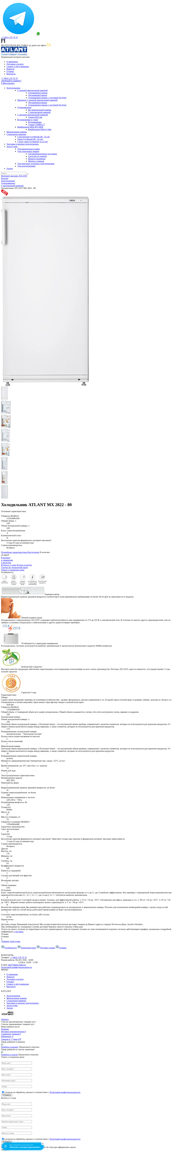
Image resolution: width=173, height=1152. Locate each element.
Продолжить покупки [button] (29, 1047)
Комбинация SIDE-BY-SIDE (30, 127)
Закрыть (5, 1019)
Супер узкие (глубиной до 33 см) (32, 141)
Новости (10, 69)
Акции (9, 168)
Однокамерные (24, 107)
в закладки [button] (6, 562)
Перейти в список (9, 1054)
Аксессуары (12, 146)
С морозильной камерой (39, 112)
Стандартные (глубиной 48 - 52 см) (33, 137)
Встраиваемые (34, 122)
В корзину (6, 558)
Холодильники (13, 88)
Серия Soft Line (35, 117)
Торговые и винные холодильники (22, 144)
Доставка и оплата (15, 64)
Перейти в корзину (10, 1047)
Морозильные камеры (16, 132)
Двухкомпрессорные (37, 95)
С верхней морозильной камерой (32, 115)
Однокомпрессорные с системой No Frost (47, 98)
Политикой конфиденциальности (16, 967)
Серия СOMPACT (36, 124)
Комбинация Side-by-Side (39, 129)
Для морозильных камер (28, 149)
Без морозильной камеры (39, 110)
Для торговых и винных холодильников (35, 163)
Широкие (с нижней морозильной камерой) (37, 100)
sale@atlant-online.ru (17, 965)
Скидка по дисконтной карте (14, 567)
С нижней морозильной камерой (32, 90)
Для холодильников (26, 166)
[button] (24, 565)
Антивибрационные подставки (42, 154)
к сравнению (7, 560)
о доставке (18, 931)
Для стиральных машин (28, 151)
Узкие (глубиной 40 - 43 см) (30, 139)
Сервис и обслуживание (17, 66)
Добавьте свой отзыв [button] (10, 941)
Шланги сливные (36, 161)
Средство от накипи (37, 156)
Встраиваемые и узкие (27, 119)
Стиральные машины (16, 134)
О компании (12, 61)
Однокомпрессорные (37, 93)
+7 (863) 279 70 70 (9, 37)
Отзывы (10, 71)
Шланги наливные (36, 159)
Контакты (11, 74)
